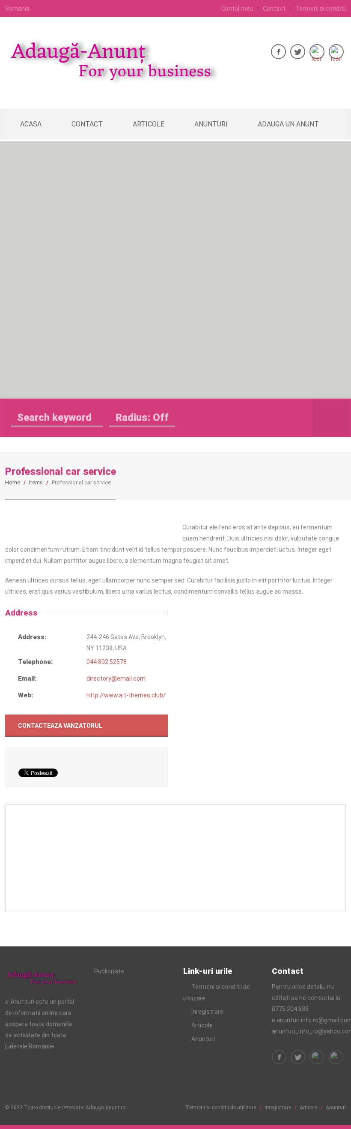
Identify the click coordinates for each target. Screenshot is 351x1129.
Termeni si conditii (320, 8)
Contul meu (237, 8)
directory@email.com (116, 678)
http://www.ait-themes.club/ (126, 695)
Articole (148, 124)
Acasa (31, 124)
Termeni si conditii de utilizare (221, 1108)
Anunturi (211, 124)
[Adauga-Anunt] (112, 80)
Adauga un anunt (288, 124)
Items (36, 482)
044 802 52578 (106, 661)
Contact (274, 8)
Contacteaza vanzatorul (60, 725)
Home (12, 482)
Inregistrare (207, 1011)
